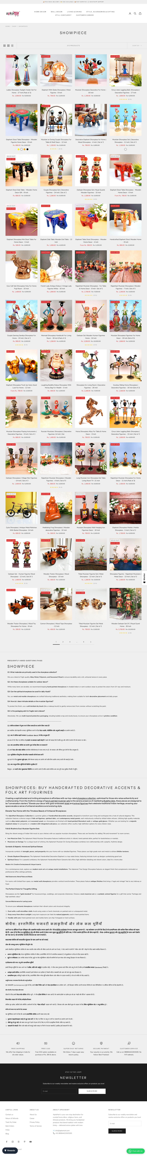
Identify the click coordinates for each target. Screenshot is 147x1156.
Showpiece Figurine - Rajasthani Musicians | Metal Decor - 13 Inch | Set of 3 (125, 575)
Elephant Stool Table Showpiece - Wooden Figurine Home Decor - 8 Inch (21, 140)
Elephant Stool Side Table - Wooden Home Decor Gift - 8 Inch (21, 191)
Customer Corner (85, 15)
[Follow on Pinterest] (24, 1142)
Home (8, 26)
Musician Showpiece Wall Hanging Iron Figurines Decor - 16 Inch (91, 528)
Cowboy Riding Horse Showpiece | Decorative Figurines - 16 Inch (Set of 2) (125, 386)
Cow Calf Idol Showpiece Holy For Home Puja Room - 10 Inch (21, 287)
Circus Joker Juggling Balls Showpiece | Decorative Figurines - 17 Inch (126, 91)
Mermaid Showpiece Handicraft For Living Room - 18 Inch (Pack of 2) (56, 336)
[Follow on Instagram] (12, 1142)
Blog (7, 1134)
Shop (14, 26)
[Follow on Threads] (18, 1142)
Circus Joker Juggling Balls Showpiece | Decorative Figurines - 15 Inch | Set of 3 (125, 432)
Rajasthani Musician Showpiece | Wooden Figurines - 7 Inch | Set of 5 (125, 287)
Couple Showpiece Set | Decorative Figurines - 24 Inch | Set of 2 (56, 191)
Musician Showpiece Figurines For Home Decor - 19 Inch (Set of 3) (125, 336)
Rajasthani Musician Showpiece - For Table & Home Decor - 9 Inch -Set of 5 (91, 287)
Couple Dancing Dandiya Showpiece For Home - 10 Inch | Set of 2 (21, 336)
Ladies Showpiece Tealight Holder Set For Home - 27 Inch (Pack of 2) (21, 91)
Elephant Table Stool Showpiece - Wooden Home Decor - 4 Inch (90, 240)
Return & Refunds (12, 1118)
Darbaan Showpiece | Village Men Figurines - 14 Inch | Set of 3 (21, 479)
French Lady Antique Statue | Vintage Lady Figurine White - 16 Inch (56, 287)
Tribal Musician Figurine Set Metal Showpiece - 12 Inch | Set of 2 (91, 625)
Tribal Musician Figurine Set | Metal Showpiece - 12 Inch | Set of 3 (90, 575)
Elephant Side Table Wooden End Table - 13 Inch (56, 240)
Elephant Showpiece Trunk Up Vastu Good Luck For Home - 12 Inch (21, 386)
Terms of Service (36, 1126)
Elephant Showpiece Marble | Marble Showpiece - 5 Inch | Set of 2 (125, 528)
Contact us (9, 1114)
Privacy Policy (35, 1122)
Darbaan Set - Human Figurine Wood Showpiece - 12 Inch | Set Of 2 (21, 575)
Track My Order (11, 1122)
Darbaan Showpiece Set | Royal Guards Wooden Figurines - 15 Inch (91, 191)
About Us (33, 1114)
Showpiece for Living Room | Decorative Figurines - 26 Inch (91, 386)
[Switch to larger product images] (4, 46)
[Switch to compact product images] (12, 46)
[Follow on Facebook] (7, 1142)
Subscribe (92, 1091)
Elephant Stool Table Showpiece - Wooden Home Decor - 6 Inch (125, 191)
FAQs (8, 1130)
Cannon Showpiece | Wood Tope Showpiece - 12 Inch (56, 625)
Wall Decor (57, 12)
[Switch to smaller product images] (8, 46)
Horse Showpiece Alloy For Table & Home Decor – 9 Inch (91, 432)
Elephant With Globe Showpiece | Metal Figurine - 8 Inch (56, 91)
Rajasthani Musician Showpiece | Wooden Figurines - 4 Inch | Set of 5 (56, 479)
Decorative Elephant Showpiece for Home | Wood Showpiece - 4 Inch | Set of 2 (90, 140)
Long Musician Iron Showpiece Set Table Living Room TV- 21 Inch (90, 479)
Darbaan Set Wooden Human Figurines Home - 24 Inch (91, 336)
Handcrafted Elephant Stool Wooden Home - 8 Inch (125, 240)
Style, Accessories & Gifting (100, 12)
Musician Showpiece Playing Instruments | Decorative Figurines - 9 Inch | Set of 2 (21, 432)
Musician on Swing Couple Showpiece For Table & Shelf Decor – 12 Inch (56, 140)
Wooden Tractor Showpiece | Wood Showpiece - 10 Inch (56, 575)
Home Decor (40, 12)
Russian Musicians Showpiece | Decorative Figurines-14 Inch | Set (56, 432)
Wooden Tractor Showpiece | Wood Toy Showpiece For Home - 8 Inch (21, 625)
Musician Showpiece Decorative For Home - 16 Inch (90, 91)
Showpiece (23, 26)
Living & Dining (74, 12)
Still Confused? (63, 15)
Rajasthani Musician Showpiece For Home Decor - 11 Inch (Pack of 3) (126, 479)
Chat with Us (137, 1151)
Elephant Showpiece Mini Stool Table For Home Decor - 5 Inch (21, 240)
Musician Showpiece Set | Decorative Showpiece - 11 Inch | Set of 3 (125, 140)
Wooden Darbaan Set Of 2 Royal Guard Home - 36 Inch (125, 625)
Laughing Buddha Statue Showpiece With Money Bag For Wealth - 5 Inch (56, 386)
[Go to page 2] (90, 642)
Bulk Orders (10, 1126)
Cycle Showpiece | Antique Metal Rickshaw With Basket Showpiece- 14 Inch (21, 528)
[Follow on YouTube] (30, 1142)
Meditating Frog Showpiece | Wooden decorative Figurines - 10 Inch (56, 528)
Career (32, 1118)
